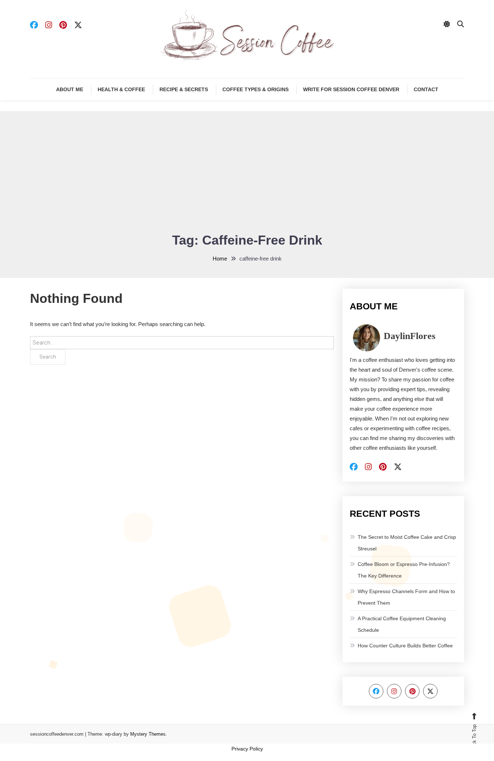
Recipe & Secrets (183, 89)
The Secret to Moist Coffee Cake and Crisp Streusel (407, 542)
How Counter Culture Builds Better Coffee (405, 645)
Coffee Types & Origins (255, 89)
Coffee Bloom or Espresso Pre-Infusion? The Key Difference (404, 570)
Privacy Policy (247, 749)
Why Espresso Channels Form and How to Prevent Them (406, 597)
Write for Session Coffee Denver (351, 89)
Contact (426, 89)
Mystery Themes (148, 734)
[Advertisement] (247, 176)
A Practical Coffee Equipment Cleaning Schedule (402, 624)
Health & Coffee (121, 89)
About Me (69, 89)
